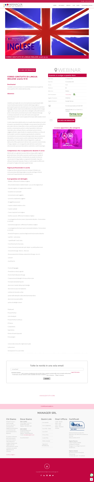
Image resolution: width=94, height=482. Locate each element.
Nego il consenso (60, 375)
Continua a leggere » (10, 454)
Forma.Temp (68, 94)
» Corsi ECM (44, 431)
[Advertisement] (47, 62)
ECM (74, 5)
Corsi (54, 5)
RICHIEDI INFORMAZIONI (27, 70)
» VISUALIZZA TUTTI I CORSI (47, 395)
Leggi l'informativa (75, 372)
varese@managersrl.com (28, 434)
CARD (77, 5)
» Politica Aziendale (46, 441)
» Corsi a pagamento (46, 425)
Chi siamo (61, 5)
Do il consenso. (50, 375)
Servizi (68, 5)
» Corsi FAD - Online (46, 428)
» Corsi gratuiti (45, 422)
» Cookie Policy (45, 437)
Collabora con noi (87, 5)
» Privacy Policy (45, 434)
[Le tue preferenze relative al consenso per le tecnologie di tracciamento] (91, 479)
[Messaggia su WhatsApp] (91, 475)
